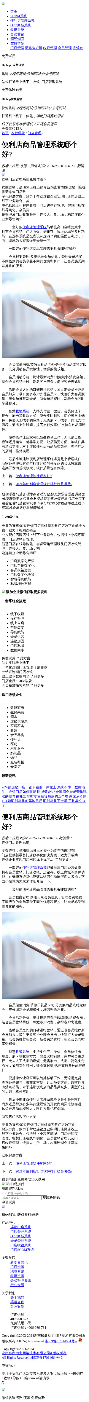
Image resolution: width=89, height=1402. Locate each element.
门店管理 (17, 48)
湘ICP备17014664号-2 (61, 1341)
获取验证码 (51, 1197)
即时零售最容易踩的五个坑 (47, 796)
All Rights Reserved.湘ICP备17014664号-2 (32, 1357)
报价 (13, 1179)
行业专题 (17, 1285)
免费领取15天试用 (31, 1179)
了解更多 (41, 667)
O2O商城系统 (20, 25)
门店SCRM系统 (22, 1250)
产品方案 (23, 658)
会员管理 (65, 48)
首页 (13, 11)
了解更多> (63, 859)
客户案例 (17, 1306)
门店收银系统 (20, 1245)
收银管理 (50, 48)
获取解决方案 (12, 1155)
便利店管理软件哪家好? (34, 476)
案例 (5, 1179)
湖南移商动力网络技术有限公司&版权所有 (34, 1353)
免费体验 (38, 1398)
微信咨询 (9, 1398)
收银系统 (17, 30)
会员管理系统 (20, 1241)
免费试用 (9, 56)
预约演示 (23, 1398)
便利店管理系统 (22, 20)
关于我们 (17, 1297)
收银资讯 (17, 1276)
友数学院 (17, 43)
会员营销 (17, 34)
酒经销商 (17, 39)
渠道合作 (17, 1302)
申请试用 (9, 1202)
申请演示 (42, 1378)
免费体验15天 (12, 90)
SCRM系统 (18, 16)
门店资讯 (17, 1267)
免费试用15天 (20, 1323)
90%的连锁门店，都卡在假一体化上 (29, 787)
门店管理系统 (20, 1231)
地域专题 (17, 1271)
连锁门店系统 (20, 1227)
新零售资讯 (33, 48)
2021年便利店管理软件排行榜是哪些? (44, 484)
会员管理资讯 (20, 1280)
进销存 (78, 48)
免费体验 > (37, 179)
